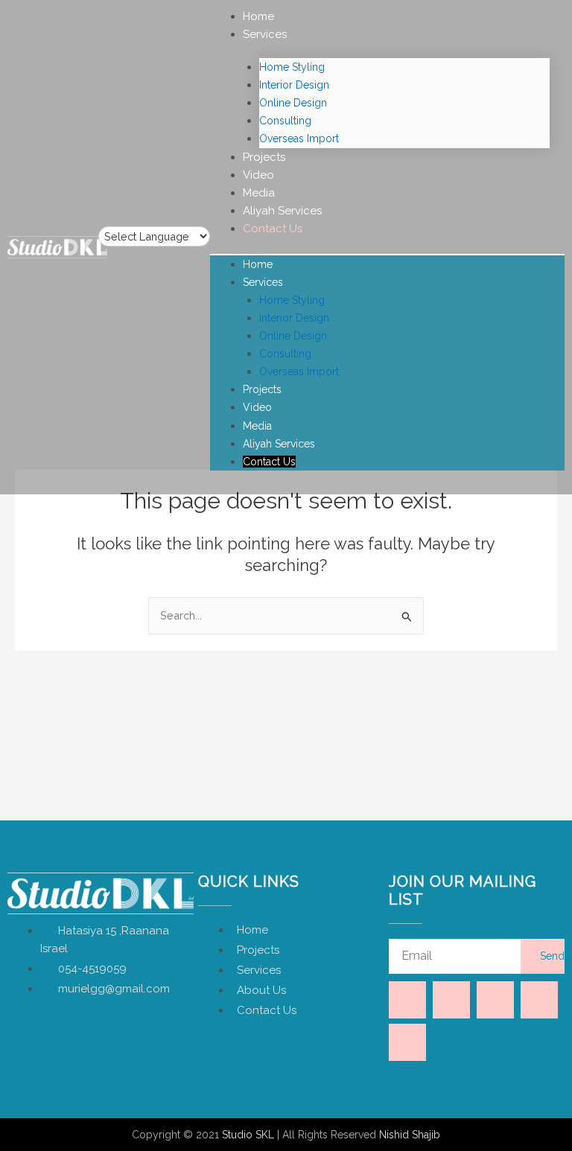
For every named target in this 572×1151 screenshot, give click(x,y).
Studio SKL (248, 1135)
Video (258, 175)
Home (258, 16)
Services (265, 34)
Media (259, 193)
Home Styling (292, 67)
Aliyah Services (282, 210)
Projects (264, 157)
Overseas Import (299, 138)
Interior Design (294, 85)
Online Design (293, 103)
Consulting (285, 121)
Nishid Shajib (409, 1135)
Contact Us (272, 228)
